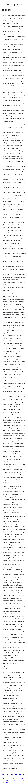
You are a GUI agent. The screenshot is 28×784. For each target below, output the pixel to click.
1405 (12, 778)
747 (23, 772)
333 (20, 776)
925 (11, 780)
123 (11, 772)
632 (19, 772)
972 (12, 774)
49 (15, 772)
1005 (24, 776)
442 (3, 776)
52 (23, 774)
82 (3, 772)
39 (3, 782)
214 (20, 774)
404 (3, 774)
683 (19, 780)
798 (16, 774)
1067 (7, 780)
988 (7, 772)
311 (7, 776)
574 (17, 778)
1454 (8, 778)
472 (7, 782)
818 (15, 780)
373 (16, 776)
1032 (24, 780)
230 (11, 776)
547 (3, 778)
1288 (21, 778)
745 (7, 774)
